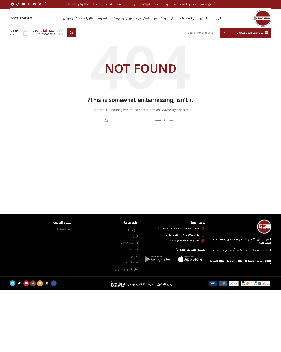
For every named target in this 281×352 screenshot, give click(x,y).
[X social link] (40, 4)
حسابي (134, 256)
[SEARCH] (71, 32)
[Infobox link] (48, 33)
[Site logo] (262, 18)
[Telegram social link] (12, 4)
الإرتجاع (134, 236)
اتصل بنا (134, 249)
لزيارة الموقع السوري (127, 269)
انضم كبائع (132, 262)
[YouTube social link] (23, 4)
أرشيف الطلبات (130, 243)
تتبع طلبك (133, 229)
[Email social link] (34, 4)
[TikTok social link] (17, 4)
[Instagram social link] (29, 4)
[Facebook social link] (45, 4)
